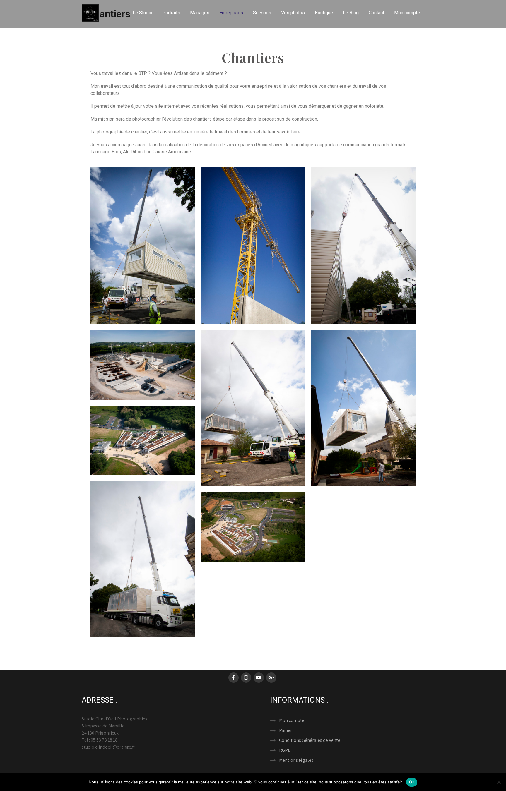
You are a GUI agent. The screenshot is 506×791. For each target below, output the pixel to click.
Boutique (324, 13)
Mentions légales (296, 760)
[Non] (499, 782)
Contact (376, 13)
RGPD (285, 750)
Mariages (199, 13)
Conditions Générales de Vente (309, 740)
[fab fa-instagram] (246, 677)
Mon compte (407, 13)
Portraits (171, 13)
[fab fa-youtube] (259, 677)
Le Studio (142, 13)
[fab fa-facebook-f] (233, 677)
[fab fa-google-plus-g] (271, 677)
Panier (285, 730)
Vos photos (293, 13)
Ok (411, 782)
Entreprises (231, 13)
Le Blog (351, 13)
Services (262, 13)
